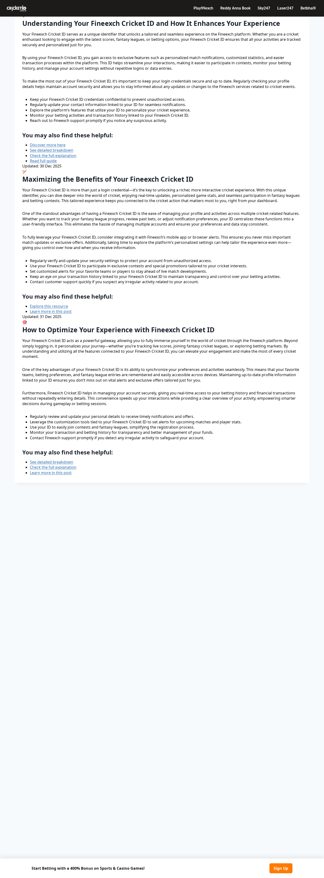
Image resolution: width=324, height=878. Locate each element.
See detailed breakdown (51, 150)
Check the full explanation (53, 155)
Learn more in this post (51, 311)
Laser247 (285, 8)
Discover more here (47, 145)
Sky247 (264, 8)
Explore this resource (49, 306)
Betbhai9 (308, 8)
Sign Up (281, 868)
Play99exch (203, 8)
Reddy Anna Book (235, 8)
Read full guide (43, 160)
